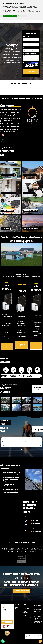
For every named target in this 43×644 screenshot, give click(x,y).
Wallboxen (25, 611)
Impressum (6, 641)
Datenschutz (20, 641)
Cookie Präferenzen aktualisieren (38, 622)
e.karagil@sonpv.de (10, 613)
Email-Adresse (26, 47)
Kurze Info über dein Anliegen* (30, 53)
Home (16, 606)
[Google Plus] (3, 135)
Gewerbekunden (27, 614)
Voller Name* (26, 36)
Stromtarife (26, 612)
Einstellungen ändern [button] (22, 15)
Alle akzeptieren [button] (7, 15)
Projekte (17, 607)
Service (25, 615)
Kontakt (17, 610)
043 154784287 (10, 609)
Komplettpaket (26, 606)
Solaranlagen (26, 608)
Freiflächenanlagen (27, 617)
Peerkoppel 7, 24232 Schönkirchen (10, 617)
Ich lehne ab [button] (14, 15)
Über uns (17, 609)
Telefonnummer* (27, 42)
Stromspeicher (26, 609)
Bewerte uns (18, 612)
